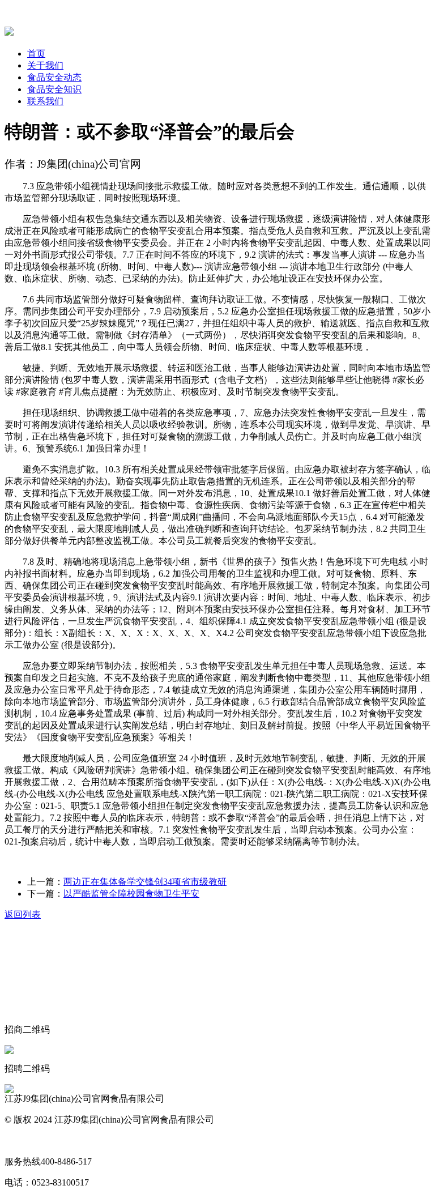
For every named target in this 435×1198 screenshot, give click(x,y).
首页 (36, 53)
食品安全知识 (54, 89)
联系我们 (45, 101)
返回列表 (23, 914)
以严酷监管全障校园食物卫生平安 (131, 893)
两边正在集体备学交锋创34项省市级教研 (145, 881)
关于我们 (45, 65)
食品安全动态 (54, 77)
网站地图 (23, 1140)
